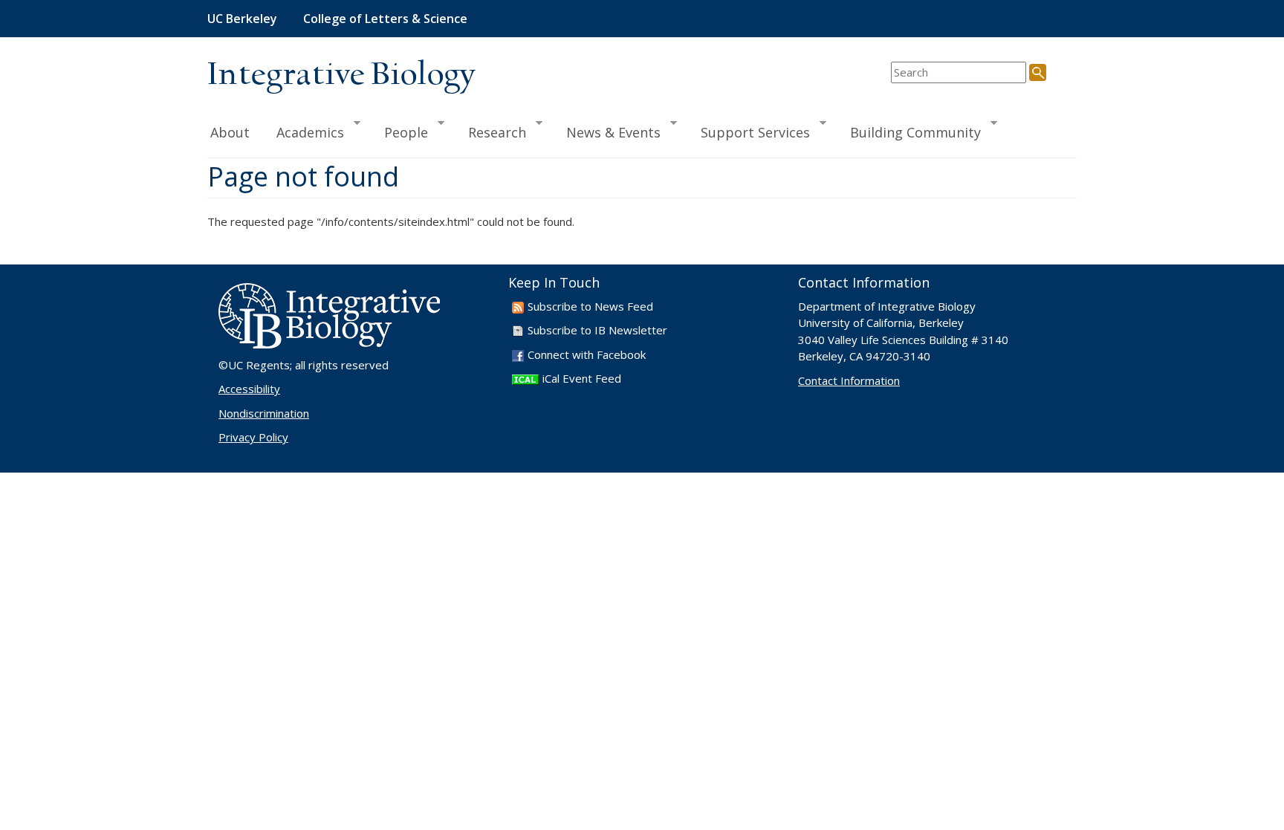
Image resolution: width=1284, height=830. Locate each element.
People (399, 131)
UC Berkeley (242, 18)
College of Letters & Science (385, 18)
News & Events (607, 131)
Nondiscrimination (263, 413)
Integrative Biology (341, 75)
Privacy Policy (253, 436)
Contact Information (849, 380)
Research (490, 131)
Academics (303, 131)
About (230, 132)
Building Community (909, 131)
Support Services (748, 131)
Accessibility (249, 388)
